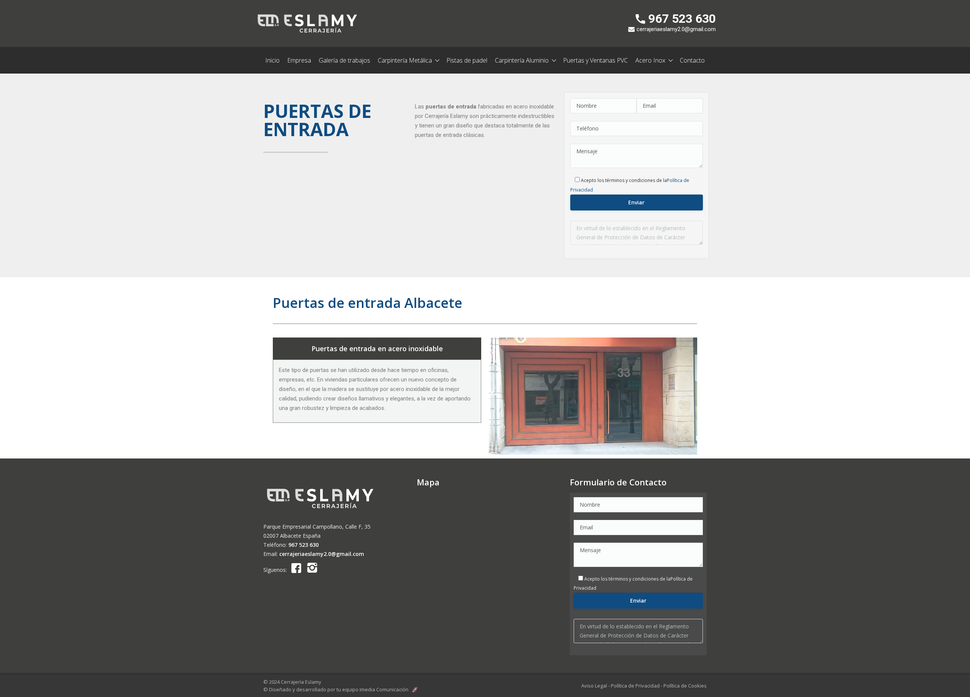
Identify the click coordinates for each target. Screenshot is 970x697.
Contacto (692, 60)
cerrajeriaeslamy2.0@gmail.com (321, 553)
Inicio (272, 60)
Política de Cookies (685, 685)
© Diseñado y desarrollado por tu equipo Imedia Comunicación (340, 689)
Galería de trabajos (344, 60)
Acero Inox (650, 60)
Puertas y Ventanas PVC (595, 60)
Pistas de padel (466, 60)
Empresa (299, 60)
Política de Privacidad (635, 685)
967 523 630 (303, 544)
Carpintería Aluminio (522, 60)
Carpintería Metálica (405, 60)
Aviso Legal (594, 685)
